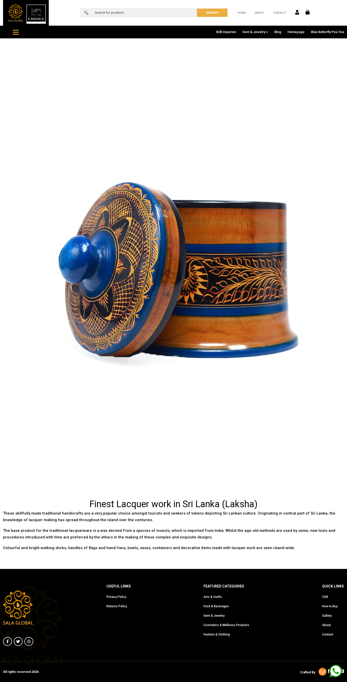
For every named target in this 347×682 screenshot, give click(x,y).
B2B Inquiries (226, 32)
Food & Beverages (216, 606)
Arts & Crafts (212, 597)
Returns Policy (116, 606)
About (259, 12)
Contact (279, 12)
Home (242, 12)
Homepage (296, 32)
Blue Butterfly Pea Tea (327, 32)
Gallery (327, 615)
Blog (277, 32)
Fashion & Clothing (216, 634)
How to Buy (330, 606)
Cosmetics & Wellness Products (226, 625)
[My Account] (297, 12)
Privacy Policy (116, 597)
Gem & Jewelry (253, 32)
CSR (325, 597)
